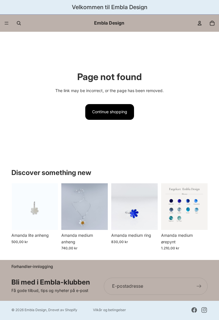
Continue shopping (109, 111)
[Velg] (49, 221)
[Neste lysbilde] (151, 206)
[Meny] (6, 23)
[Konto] (199, 23)
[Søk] (19, 23)
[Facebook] (194, 310)
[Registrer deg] (199, 286)
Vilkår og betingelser (109, 310)
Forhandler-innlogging (32, 266)
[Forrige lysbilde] (117, 206)
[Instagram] (204, 310)
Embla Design (35, 310)
